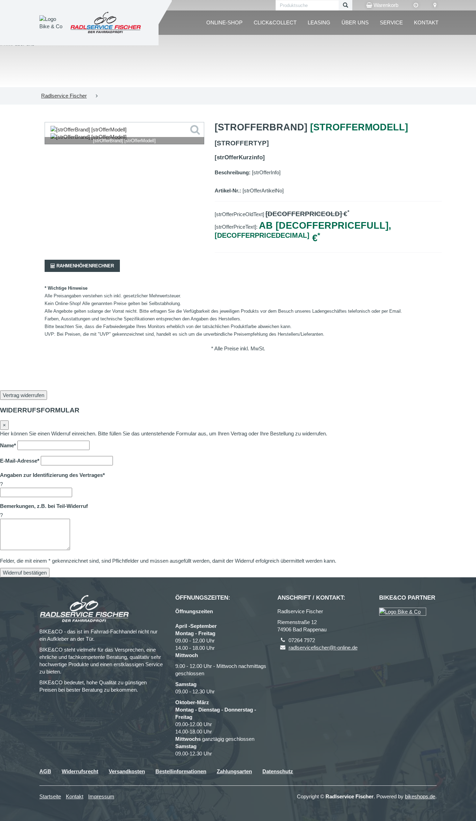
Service (391, 22)
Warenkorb (385, 5)
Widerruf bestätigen (25, 573)
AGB (45, 771)
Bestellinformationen (180, 771)
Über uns (355, 22)
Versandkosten (127, 771)
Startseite (50, 796)
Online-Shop (224, 22)
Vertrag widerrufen (23, 395)
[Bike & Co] (402, 612)
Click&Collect (275, 22)
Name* (8, 445)
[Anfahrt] (435, 5)
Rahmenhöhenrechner (84, 265)
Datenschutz (277, 771)
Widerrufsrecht (80, 771)
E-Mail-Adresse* (19, 461)
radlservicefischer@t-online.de (323, 648)
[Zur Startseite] (105, 22)
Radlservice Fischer (64, 96)
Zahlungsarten (234, 771)
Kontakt (426, 22)
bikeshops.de (420, 796)
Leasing (319, 22)
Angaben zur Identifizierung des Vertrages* (52, 475)
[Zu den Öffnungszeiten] (416, 5)
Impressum (101, 796)
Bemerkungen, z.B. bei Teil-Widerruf (44, 506)
